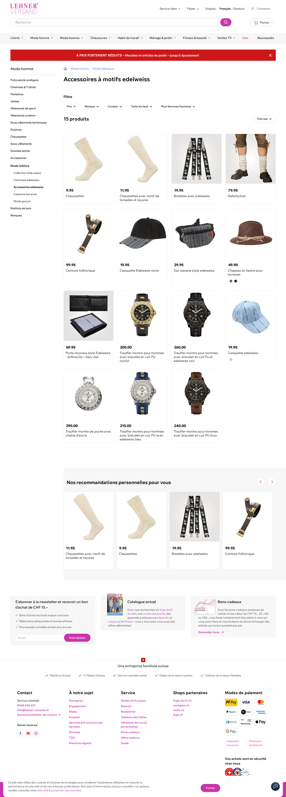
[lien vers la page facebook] (21, 733)
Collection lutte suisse (27, 173)
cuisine (112, 621)
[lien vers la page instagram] (36, 733)
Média (73, 711)
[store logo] (24, 8)
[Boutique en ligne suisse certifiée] (229, 772)
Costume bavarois (25, 194)
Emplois (211, 8)
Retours (126, 706)
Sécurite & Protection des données (86, 724)
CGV (72, 737)
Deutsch (239, 8)
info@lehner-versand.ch (33, 710)
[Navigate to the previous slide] (261, 482)
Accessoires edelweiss (28, 187)
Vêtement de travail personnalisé (134, 724)
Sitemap (74, 732)
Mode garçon (22, 201)
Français (225, 8)
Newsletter (128, 711)
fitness (128, 621)
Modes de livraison (133, 700)
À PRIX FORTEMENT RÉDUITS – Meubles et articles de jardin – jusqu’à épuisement (137, 55)
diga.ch (178, 715)
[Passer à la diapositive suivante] (272, 482)
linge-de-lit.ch (182, 700)
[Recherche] (225, 22)
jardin (165, 617)
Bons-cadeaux (130, 732)
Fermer (210, 788)
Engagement (77, 706)
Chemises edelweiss (26, 180)
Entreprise (76, 700)
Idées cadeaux (130, 737)
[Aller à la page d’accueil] (65, 68)
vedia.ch (178, 710)
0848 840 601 (26, 705)
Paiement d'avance (233, 743)
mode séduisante (154, 613)
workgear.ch (181, 705)
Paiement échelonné (255, 743)
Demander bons (208, 632)
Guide (125, 743)
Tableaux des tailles (134, 717)
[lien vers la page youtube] (29, 733)
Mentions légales (80, 743)
